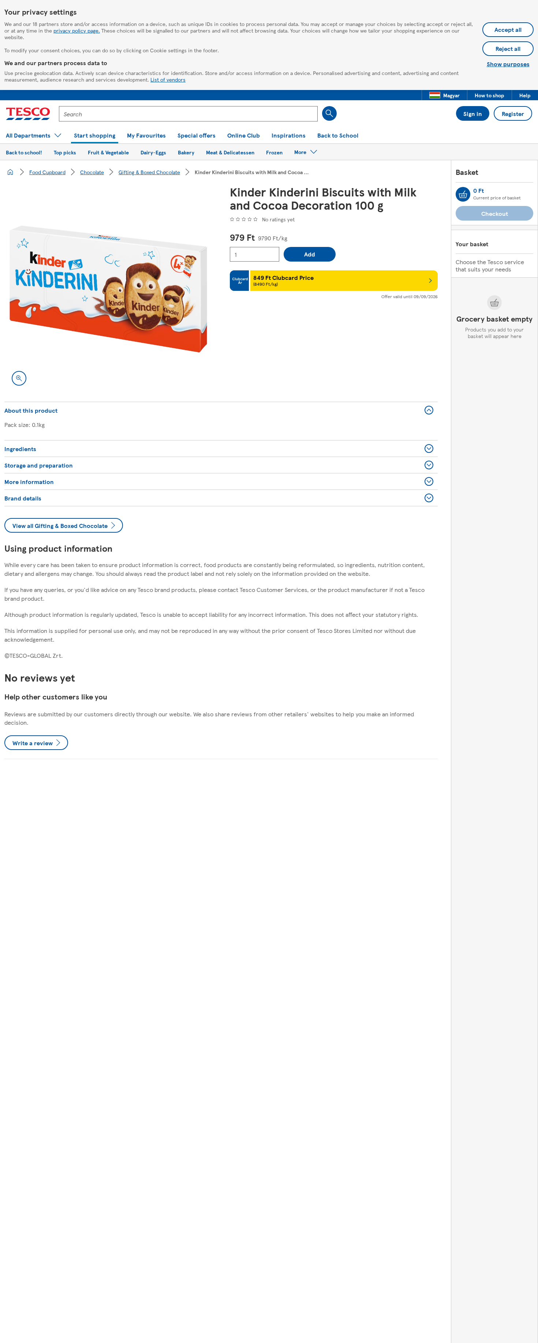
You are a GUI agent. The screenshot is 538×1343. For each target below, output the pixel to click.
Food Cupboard (47, 172)
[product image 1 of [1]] (108, 289)
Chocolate (92, 172)
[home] (10, 172)
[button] (444, 95)
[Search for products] (329, 113)
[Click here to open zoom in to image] (19, 378)
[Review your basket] (463, 194)
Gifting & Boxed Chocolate (149, 172)
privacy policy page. (76, 30)
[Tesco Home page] (28, 113)
